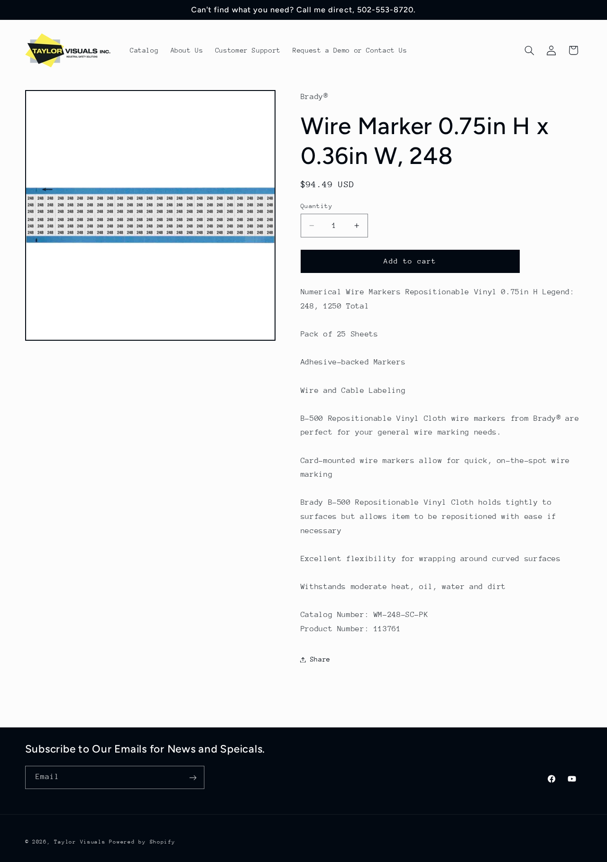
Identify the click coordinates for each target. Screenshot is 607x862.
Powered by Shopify (142, 842)
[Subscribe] (192, 777)
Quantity (316, 205)
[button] (529, 50)
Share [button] (320, 659)
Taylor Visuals (79, 842)
